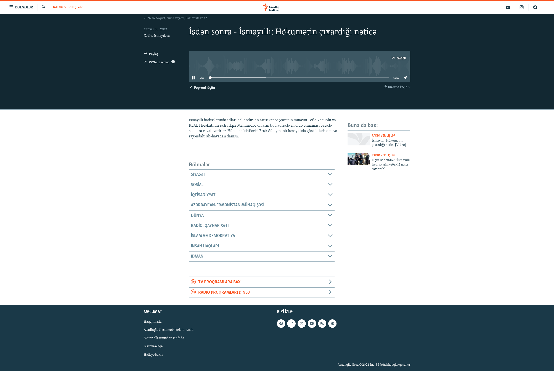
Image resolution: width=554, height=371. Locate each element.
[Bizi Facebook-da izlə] (535, 7)
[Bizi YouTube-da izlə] (508, 7)
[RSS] (322, 324)
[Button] (151, 55)
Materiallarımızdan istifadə (164, 338)
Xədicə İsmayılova (157, 36)
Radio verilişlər (67, 7)
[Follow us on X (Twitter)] (302, 324)
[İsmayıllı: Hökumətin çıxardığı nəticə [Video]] (359, 139)
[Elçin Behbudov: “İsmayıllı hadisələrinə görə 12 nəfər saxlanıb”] (359, 159)
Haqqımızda (153, 322)
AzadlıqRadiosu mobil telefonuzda (168, 330)
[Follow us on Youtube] (312, 324)
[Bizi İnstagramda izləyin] (521, 7)
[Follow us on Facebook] (281, 324)
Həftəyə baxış (153, 355)
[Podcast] (332, 324)
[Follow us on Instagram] (291, 324)
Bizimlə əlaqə (153, 346)
